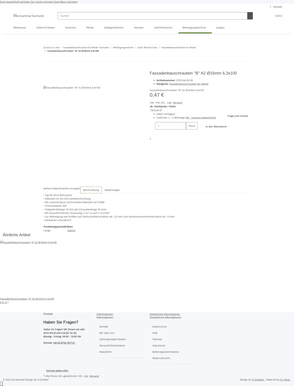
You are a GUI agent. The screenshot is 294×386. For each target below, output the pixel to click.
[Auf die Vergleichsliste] (46, 81)
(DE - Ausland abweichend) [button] (200, 117)
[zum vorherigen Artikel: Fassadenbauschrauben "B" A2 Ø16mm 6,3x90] (46, 57)
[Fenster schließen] (46, 74)
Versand (177, 102)
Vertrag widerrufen (57, 370)
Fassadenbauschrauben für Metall (188, 83)
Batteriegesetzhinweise (165, 351)
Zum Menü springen (65, 1)
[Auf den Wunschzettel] (52, 81)
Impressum (158, 345)
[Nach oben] (1, 383)
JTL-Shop (285, 379)
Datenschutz (159, 326)
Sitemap (157, 339)
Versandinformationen (112, 345)
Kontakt (277, 6)
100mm (71, 230)
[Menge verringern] (152, 125)
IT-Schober (258, 379)
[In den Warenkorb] (46, 69)
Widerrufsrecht (161, 358)
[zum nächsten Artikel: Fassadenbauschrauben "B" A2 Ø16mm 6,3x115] (52, 57)
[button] (268, 7)
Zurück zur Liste (51, 47)
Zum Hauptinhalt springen (15, 1)
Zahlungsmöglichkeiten (112, 339)
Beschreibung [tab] (91, 190)
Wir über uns (106, 332)
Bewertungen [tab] (112, 190)
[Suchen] (250, 15)
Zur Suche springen (42, 1)
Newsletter (105, 351)
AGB (154, 332)
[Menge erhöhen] (188, 133)
